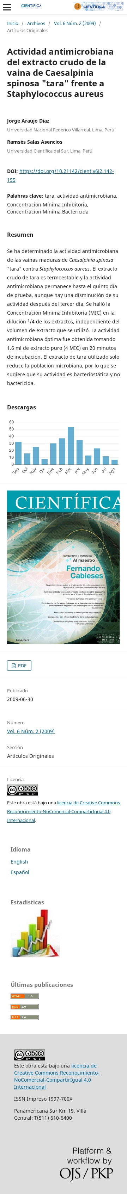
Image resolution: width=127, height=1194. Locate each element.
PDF (21, 665)
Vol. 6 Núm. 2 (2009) (75, 23)
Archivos (36, 23)
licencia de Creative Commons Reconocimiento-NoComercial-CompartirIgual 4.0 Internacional (63, 811)
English (19, 861)
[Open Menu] (7, 7)
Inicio (12, 23)
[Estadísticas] (35, 955)
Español (20, 872)
